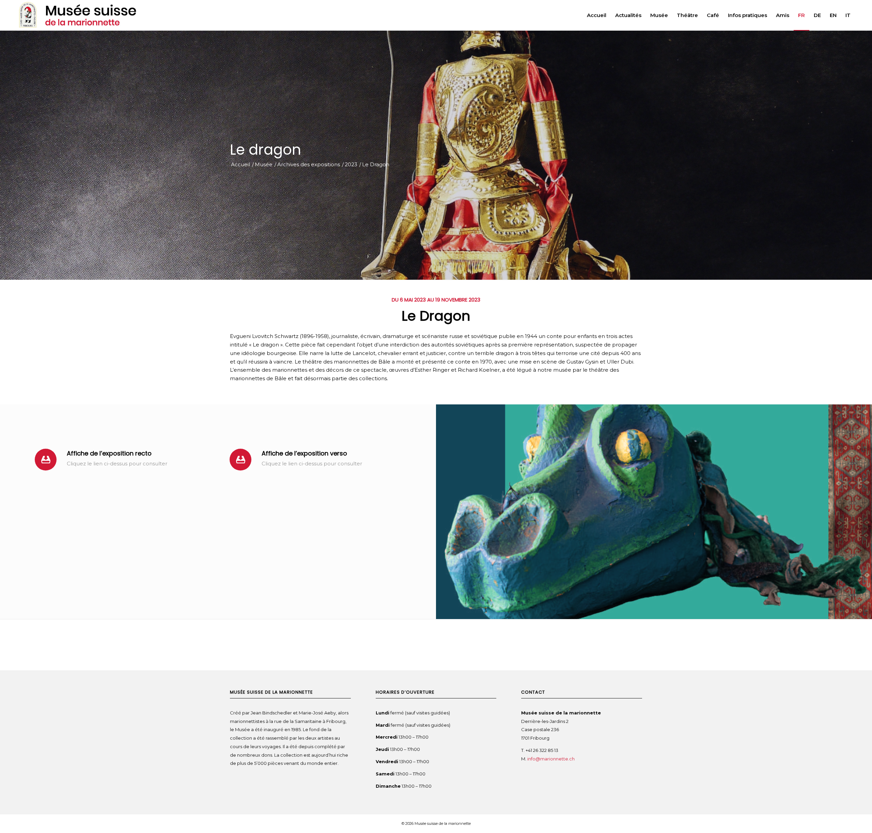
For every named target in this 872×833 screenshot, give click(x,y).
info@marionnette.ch (551, 758)
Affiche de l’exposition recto (109, 453)
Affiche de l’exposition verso (304, 453)
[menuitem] (596, 15)
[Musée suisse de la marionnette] (81, 15)
